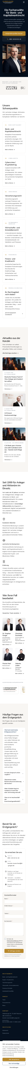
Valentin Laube (18, 664)
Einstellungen (14, 1067)
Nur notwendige (14, 1063)
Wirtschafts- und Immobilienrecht (12, 228)
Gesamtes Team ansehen (10, 613)
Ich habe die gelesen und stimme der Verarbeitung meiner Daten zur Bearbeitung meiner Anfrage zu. (15, 942)
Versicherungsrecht (13, 196)
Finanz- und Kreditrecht (10, 260)
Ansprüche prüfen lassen (13, 33)
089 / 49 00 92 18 (15, 39)
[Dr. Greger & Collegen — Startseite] (7, 2)
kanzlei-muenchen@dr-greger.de (10, 1018)
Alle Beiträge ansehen (9, 353)
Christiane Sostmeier (18, 634)
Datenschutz (5, 1033)
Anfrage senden (15, 951)
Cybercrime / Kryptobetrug (11, 163)
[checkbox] (5, 939)
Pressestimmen (6, 1002)
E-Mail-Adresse (8, 905)
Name (6, 898)
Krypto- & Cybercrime (8, 979)
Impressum (5, 1030)
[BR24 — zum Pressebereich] (21, 87)
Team (3, 999)
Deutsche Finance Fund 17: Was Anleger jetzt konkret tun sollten (13, 379)
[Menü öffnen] (24, 2)
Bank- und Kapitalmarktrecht (13, 130)
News (3, 1005)
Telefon (6, 913)
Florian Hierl (6, 663)
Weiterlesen (7, 389)
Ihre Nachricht (8, 921)
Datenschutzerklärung (12, 940)
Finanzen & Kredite (7, 988)
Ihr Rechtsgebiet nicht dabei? (12, 293)
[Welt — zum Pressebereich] (9, 87)
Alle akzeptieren (14, 1059)
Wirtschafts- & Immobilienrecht (10, 985)
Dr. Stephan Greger (6, 634)
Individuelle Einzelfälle (8, 991)
